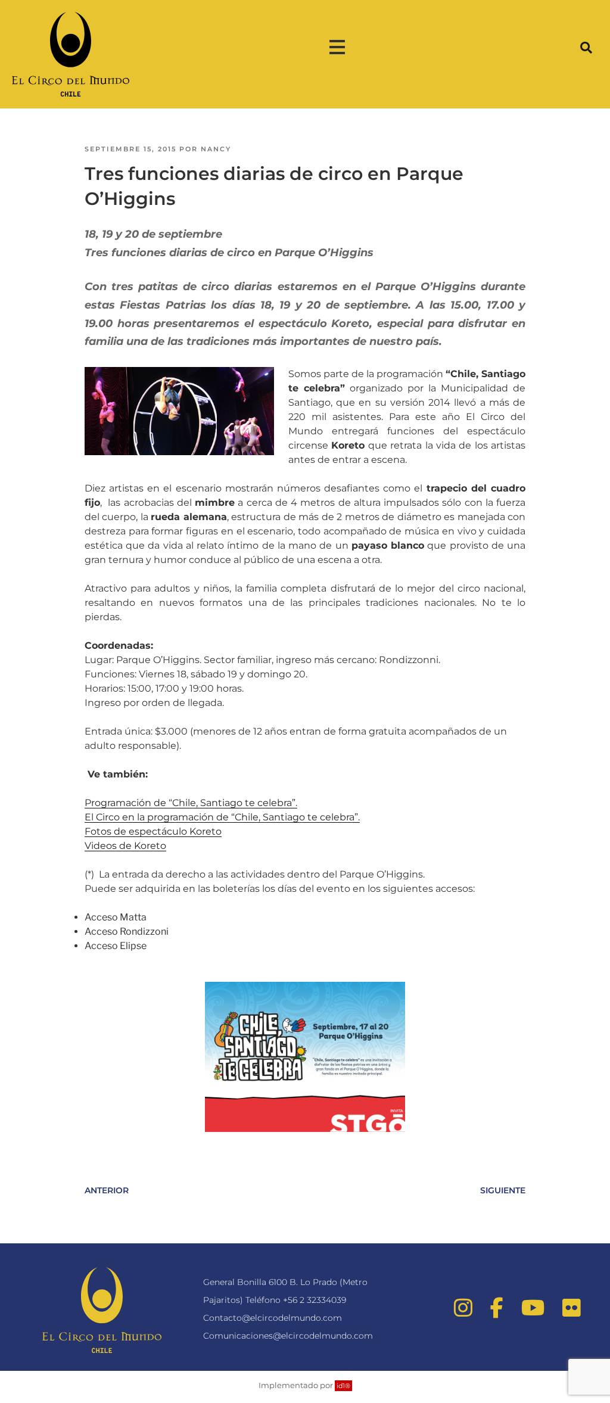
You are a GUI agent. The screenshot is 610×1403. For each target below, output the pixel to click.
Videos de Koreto (125, 845)
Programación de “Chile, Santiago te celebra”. (191, 802)
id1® (343, 1386)
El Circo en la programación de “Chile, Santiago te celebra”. (222, 817)
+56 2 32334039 (314, 1300)
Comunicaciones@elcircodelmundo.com (288, 1335)
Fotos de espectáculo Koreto (153, 831)
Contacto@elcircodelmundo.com (272, 1317)
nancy (216, 149)
